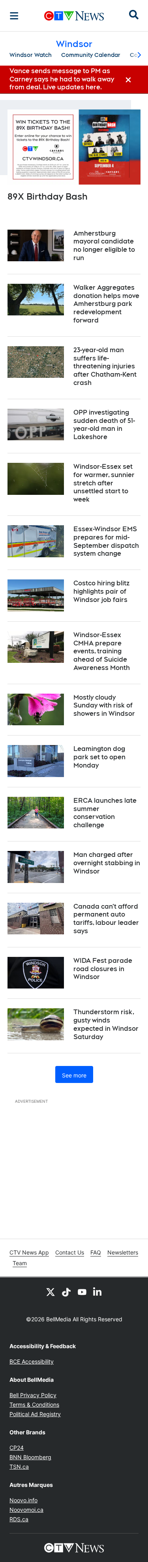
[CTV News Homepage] (74, 16)
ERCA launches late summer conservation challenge (105, 813)
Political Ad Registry (35, 1414)
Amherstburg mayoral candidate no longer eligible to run (104, 246)
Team (20, 1263)
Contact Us (69, 1252)
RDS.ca (18, 1519)
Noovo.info (23, 1500)
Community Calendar (90, 55)
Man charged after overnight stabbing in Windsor (106, 863)
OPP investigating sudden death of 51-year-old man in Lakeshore (104, 425)
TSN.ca (19, 1466)
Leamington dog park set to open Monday (99, 757)
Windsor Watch (30, 55)
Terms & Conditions (34, 1404)
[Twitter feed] (50, 1291)
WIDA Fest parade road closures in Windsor (102, 969)
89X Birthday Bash (47, 196)
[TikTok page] (66, 1291)
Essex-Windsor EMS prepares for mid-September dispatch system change (106, 541)
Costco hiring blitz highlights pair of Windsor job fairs (101, 591)
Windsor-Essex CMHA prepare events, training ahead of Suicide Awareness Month (101, 651)
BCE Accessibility (31, 1361)
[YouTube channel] (82, 1291)
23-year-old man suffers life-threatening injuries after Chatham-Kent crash (105, 366)
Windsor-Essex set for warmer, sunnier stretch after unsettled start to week (104, 483)
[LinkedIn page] (98, 1291)
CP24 (16, 1447)
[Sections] (14, 16)
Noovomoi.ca (26, 1509)
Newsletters (122, 1252)
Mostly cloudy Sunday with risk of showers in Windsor (104, 706)
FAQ (95, 1252)
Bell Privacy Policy (32, 1395)
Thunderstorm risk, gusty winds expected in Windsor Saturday (106, 1024)
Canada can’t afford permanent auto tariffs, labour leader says (106, 919)
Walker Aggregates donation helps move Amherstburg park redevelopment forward (106, 304)
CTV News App (29, 1252)
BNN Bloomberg (30, 1457)
